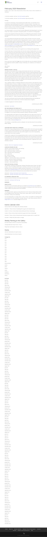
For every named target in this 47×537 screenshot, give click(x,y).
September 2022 (8, 346)
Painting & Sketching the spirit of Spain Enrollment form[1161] (21, 174)
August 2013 (7, 513)
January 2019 (7, 408)
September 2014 (8, 490)
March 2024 (7, 320)
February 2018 (7, 423)
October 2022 (7, 345)
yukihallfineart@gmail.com (15, 169)
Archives (14, 530)
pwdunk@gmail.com (17, 119)
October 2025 (7, 292)
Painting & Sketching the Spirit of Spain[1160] (18, 173)
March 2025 (7, 302)
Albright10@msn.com (9, 199)
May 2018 (6, 418)
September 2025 (8, 294)
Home (6, 529)
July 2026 (6, 280)
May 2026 (6, 281)
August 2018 (7, 414)
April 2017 (6, 437)
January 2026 (7, 288)
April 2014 (6, 499)
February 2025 (7, 304)
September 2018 (8, 413)
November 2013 (8, 507)
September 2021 (8, 364)
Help (32, 530)
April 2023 (6, 336)
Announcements (20, 10)
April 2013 (6, 518)
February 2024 (7, 322)
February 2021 (7, 374)
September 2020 (8, 380)
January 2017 (7, 443)
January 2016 (7, 462)
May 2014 (6, 497)
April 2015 (6, 478)
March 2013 (7, 520)
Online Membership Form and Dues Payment (13, 234)
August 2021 (7, 365)
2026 (6, 261)
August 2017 (7, 432)
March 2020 (7, 388)
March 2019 (7, 404)
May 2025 (6, 299)
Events (33, 10)
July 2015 (6, 472)
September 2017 (8, 430)
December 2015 (8, 464)
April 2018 (6, 420)
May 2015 (6, 476)
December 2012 (8, 523)
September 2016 (8, 450)
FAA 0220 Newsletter (22, 16)
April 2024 (6, 318)
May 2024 (6, 316)
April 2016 (6, 457)
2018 (6, 247)
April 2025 (6, 301)
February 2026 (7, 287)
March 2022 (7, 353)
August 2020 (7, 381)
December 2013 (8, 506)
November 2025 (8, 290)
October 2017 (7, 429)
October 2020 (7, 378)
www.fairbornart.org (31, 185)
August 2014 (7, 492)
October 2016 (7, 448)
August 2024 (7, 313)
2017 (6, 245)
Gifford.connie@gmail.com (9, 45)
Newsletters (37, 10)
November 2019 (8, 394)
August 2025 (7, 295)
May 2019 (6, 401)
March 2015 (7, 479)
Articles (24, 10)
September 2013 (8, 511)
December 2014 (8, 485)
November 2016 (8, 446)
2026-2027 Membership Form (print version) (13, 231)
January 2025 (7, 306)
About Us (11, 529)
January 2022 (7, 357)
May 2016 (6, 455)
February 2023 (7, 339)
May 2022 (6, 350)
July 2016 (6, 453)
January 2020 (7, 392)
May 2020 (6, 385)
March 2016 (7, 458)
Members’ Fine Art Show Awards (29, 529)
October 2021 (7, 362)
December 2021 (8, 358)
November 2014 (8, 486)
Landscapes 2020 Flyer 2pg (15, 180)
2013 (6, 238)
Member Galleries (17, 529)
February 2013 (7, 521)
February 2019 (7, 406)
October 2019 (7, 395)
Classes (30, 10)
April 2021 (6, 371)
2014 (6, 240)
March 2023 (7, 337)
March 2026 (7, 285)
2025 (6, 259)
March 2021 (7, 372)
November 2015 (8, 465)
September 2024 (8, 311)
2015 (6, 242)
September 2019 (8, 397)
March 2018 (7, 422)
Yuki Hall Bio (12, 106)
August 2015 (7, 471)
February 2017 (7, 441)
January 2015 (7, 483)
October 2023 (7, 327)
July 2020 (6, 383)
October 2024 (7, 309)
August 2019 (7, 399)
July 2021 (6, 367)
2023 (6, 256)
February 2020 (7, 390)
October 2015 (7, 467)
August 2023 (7, 330)
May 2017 (6, 436)
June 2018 (6, 416)
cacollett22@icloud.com (18, 44)
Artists (27, 10)
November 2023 (8, 325)
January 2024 (7, 323)
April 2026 (6, 283)
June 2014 (6, 495)
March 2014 (7, 500)
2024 (6, 258)
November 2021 (8, 360)
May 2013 (6, 516)
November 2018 (8, 409)
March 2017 (7, 439)
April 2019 (6, 402)
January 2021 (7, 376)
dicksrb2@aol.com (31, 45)
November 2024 (8, 308)
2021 (6, 252)
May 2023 (6, 334)
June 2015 (6, 474)
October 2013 (7, 509)
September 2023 (8, 329)
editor (7, 10)
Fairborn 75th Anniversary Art (24, 530)
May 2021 (6, 369)
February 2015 (7, 481)
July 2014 (6, 493)
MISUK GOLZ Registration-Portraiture (16, 144)
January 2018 (7, 425)
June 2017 (6, 434)
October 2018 (7, 411)
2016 (6, 244)
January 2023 (7, 341)
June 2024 (6, 315)
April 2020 (6, 387)
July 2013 (6, 514)
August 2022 (7, 348)
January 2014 (7, 504)
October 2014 (7, 488)
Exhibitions (7, 272)
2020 (15, 10)
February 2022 (7, 355)
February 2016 (7, 460)
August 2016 (7, 451)
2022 (6, 254)
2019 (6, 249)
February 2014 (7, 502)
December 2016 (8, 444)
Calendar (39, 529)
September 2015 (8, 469)
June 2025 (6, 297)
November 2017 (8, 427)
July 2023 (6, 332)
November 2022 (8, 343)
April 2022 (6, 352)
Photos (6, 275)
